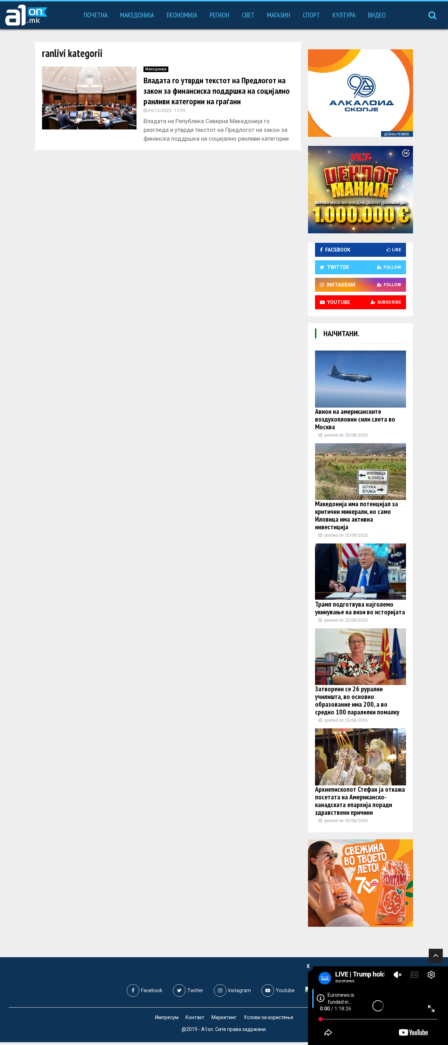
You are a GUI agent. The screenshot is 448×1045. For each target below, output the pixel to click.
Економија (182, 15)
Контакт (195, 1017)
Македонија (137, 15)
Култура (343, 15)
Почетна (95, 15)
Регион (219, 15)
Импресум (166, 1017)
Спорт (311, 15)
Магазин (278, 15)
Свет (248, 15)
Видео (377, 15)
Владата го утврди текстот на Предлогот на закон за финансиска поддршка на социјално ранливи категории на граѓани (217, 91)
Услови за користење (268, 1017)
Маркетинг (224, 1017)
